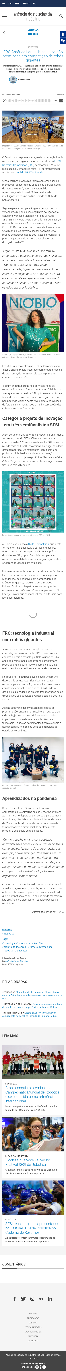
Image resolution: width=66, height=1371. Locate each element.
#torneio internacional (40, 946)
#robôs (33, 943)
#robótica (21, 943)
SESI (17, 3)
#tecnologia (9, 943)
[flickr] (41, 1299)
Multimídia (33, 1336)
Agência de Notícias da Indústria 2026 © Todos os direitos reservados (33, 1356)
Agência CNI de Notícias (16, 961)
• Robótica (8, 933)
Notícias (33, 1314)
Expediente (33, 1341)
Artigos (33, 1323)
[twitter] (23, 1299)
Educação (9, 992)
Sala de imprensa (33, 1332)
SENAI (26, 3)
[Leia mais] (33, 1062)
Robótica (11, 1219)
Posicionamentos (33, 1327)
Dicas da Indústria (17, 1156)
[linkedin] (50, 1299)
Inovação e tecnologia (18, 1004)
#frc (41, 943)
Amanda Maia (24, 79)
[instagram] (32, 1299)
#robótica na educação (14, 950)
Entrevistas (33, 1318)
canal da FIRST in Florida (29, 172)
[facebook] (14, 1299)
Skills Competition (38, 544)
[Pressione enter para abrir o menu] (4, 16)
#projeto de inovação (14, 946)
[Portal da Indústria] (3, 3)
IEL (34, 3)
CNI (10, 3)
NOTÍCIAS (33, 30)
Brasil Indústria (14, 1013)
